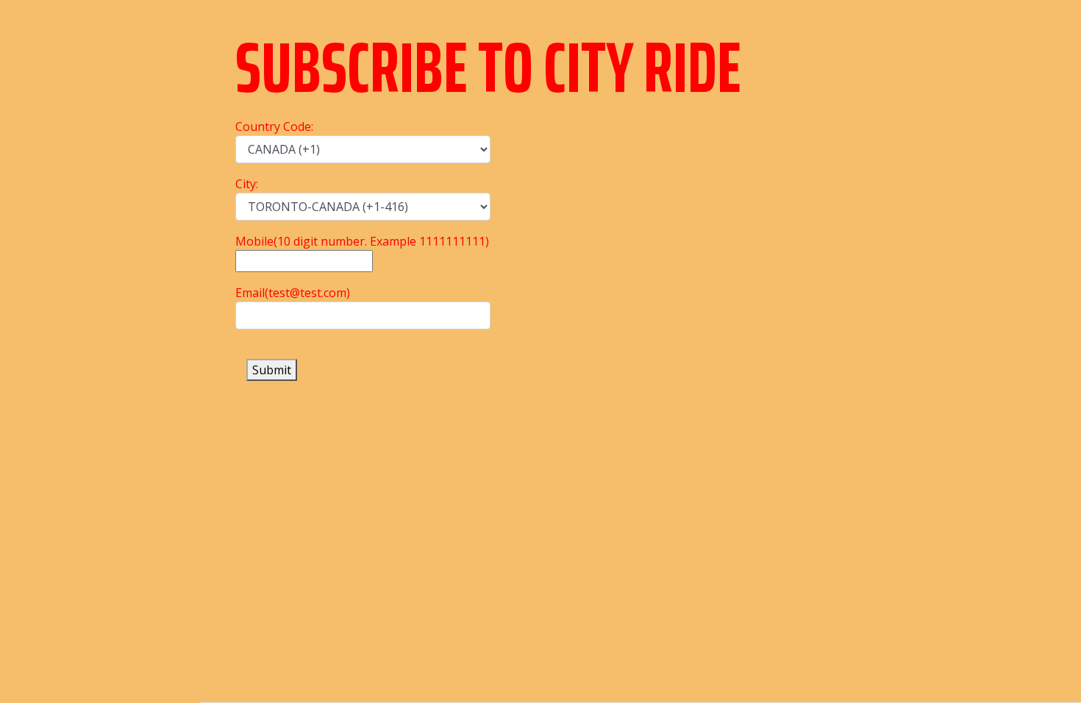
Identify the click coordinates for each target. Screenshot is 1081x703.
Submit (271, 370)
